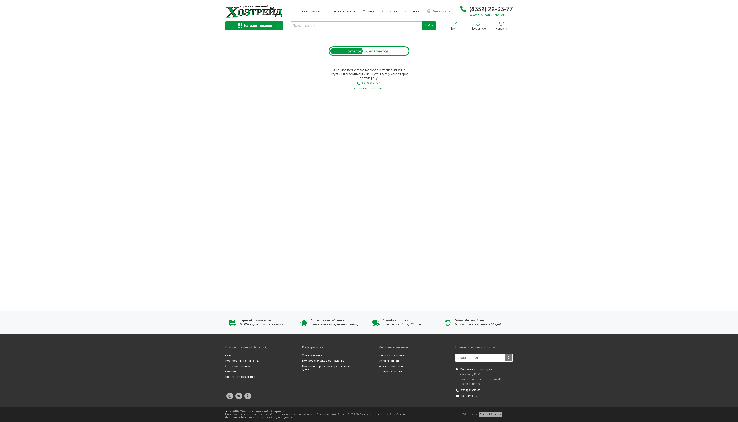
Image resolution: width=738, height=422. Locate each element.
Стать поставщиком (238, 366)
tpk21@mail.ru (468, 396)
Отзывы (230, 371)
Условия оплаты (389, 360)
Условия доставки (391, 366)
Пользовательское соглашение (323, 360)
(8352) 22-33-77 (490, 9)
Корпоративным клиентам (242, 360)
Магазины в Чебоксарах (476, 369)
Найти (429, 25)
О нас (229, 355)
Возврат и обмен (390, 371)
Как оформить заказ (392, 355)
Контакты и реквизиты (240, 377)
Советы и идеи (312, 355)
